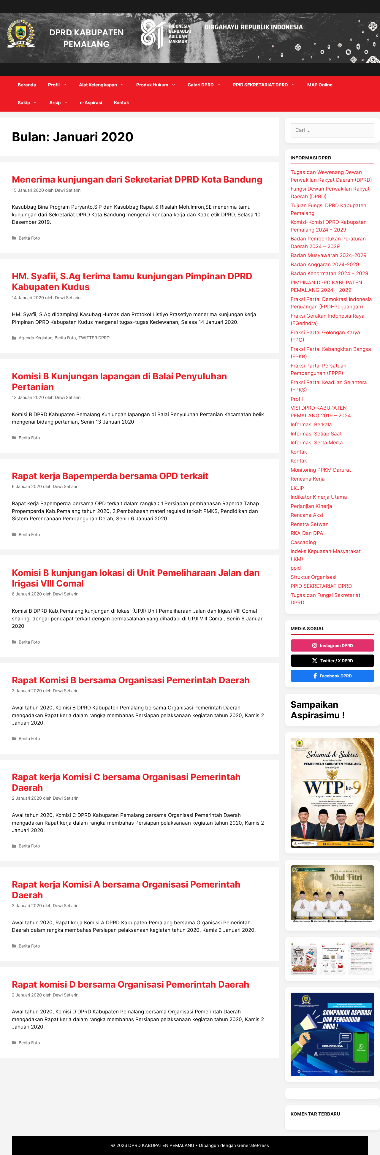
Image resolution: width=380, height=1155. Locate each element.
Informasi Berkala (311, 424)
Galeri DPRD (201, 85)
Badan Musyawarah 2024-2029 (329, 255)
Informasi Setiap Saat (316, 434)
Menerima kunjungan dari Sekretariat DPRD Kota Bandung (137, 179)
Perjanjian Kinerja (311, 506)
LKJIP (297, 488)
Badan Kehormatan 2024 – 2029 (329, 273)
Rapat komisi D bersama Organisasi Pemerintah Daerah (130, 984)
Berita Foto (29, 237)
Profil (54, 85)
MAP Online (319, 85)
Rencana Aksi (307, 515)
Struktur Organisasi (313, 577)
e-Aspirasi (91, 102)
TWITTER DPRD (94, 337)
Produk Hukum (152, 85)
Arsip (55, 102)
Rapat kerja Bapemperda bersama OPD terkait (110, 475)
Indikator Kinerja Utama (319, 497)
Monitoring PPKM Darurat (321, 470)
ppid (296, 568)
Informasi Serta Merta (317, 443)
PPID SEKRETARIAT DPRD (260, 85)
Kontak (121, 102)
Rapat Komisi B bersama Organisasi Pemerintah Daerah (131, 680)
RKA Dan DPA (307, 533)
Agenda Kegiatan (35, 337)
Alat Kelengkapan (98, 85)
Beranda (27, 85)
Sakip (24, 102)
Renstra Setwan (310, 524)
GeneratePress (253, 1145)
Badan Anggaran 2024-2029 (325, 264)
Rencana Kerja (308, 479)
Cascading (303, 542)
